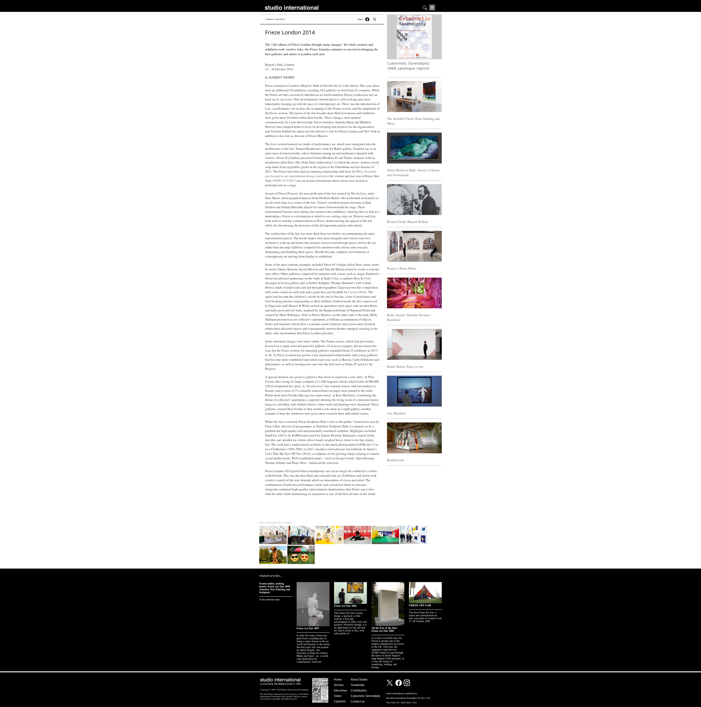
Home (338, 679)
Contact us (358, 701)
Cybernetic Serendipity (365, 696)
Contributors (359, 690)
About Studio (359, 679)
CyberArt (339, 701)
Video (338, 696)
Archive (339, 685)
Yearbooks (358, 685)
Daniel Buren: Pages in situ (405, 366)
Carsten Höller (357, 292)
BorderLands (395, 460)
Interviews (340, 690)
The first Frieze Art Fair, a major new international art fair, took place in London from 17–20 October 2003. (425, 617)
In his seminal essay (269, 599)
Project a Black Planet (401, 268)
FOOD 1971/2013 (284, 180)
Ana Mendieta (396, 413)
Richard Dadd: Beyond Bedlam (407, 221)
